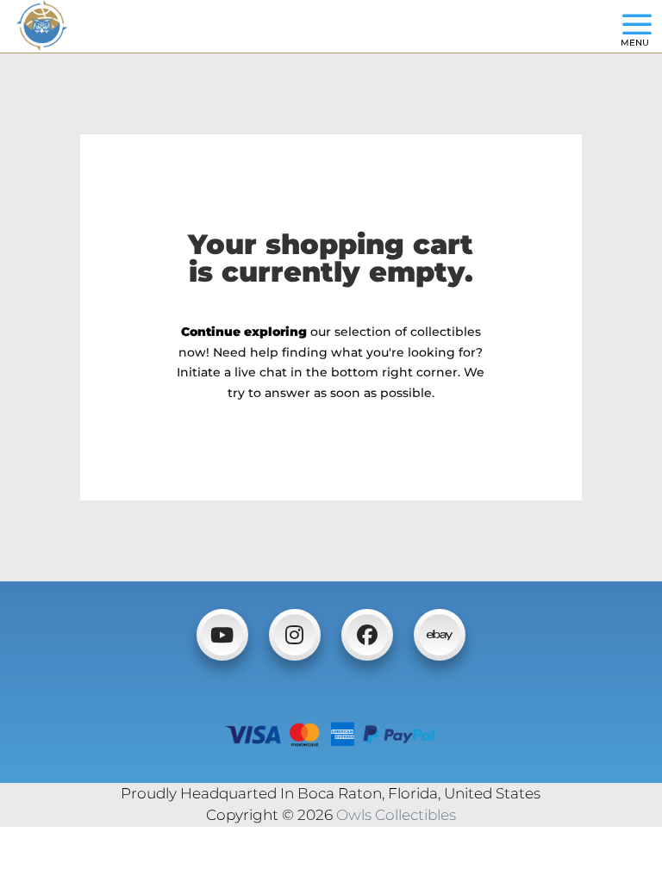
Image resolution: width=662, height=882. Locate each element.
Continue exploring (244, 331)
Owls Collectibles (396, 814)
